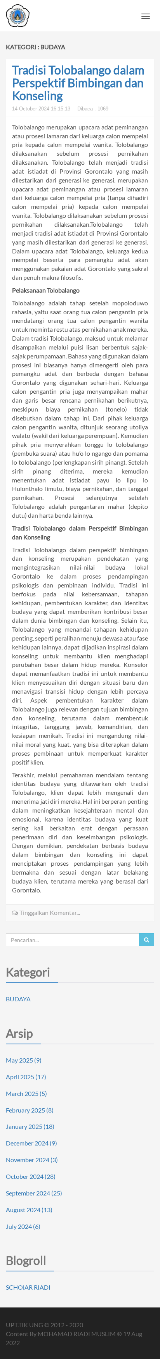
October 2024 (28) (31, 1176)
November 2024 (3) (32, 1159)
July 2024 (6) (23, 1226)
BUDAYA (18, 998)
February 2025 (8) (30, 1110)
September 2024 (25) (34, 1193)
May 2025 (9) (24, 1060)
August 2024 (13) (29, 1209)
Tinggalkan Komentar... (49, 912)
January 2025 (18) (30, 1126)
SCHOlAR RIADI (28, 1287)
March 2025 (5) (26, 1093)
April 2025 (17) (26, 1076)
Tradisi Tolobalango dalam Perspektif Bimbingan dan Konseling (78, 82)
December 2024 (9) (31, 1143)
